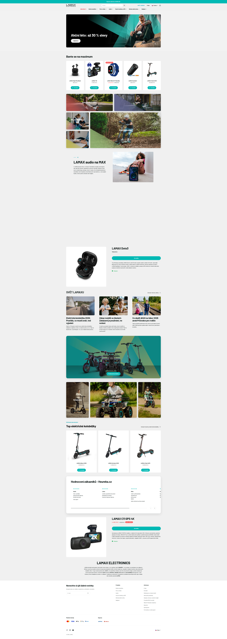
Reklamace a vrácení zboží (150, 593)
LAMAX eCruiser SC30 (113, 463)
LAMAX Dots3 (120, 248)
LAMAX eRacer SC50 (81, 463)
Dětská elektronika (133, 9)
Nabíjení (143, 9)
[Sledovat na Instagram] (70, 630)
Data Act (146, 605)
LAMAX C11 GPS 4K (123, 518)
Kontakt (146, 590)
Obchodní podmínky (148, 595)
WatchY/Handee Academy (150, 602)
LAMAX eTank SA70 (152, 80)
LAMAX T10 (94, 80)
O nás (148, 5)
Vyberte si (75, 40)
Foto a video (102, 9)
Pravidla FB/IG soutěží (149, 600)
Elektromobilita (92, 9)
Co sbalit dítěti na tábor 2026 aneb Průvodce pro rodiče (145, 319)
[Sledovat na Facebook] (67, 630)
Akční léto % (83, 9)
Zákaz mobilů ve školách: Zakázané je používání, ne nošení (110, 320)
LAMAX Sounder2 (133, 80)
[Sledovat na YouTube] (73, 630)
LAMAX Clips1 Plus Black (75, 80)
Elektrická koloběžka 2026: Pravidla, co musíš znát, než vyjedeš (78, 320)
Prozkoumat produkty (113, 373)
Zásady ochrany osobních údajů (151, 597)
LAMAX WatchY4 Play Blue (113, 80)
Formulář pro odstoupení (149, 610)
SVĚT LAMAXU (141, 5)
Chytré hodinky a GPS (120, 9)
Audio (110, 9)
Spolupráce (146, 607)
